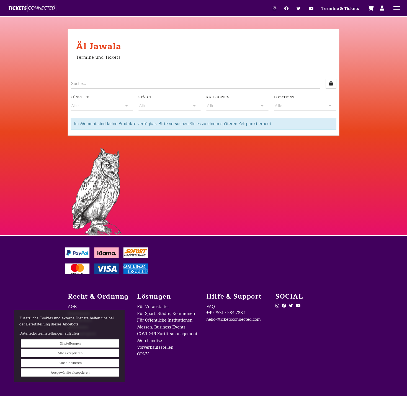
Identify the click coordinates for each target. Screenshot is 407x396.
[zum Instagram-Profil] (274, 8)
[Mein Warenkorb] (371, 8)
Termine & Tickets (340, 8)
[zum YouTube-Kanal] (311, 8)
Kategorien (217, 97)
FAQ (210, 307)
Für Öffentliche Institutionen (164, 320)
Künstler (80, 97)
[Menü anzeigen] (396, 8)
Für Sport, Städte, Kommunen (166, 314)
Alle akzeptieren (70, 353)
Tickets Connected (75, 8)
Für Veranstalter (153, 307)
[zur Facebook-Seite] (286, 8)
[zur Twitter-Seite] (291, 306)
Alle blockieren (70, 363)
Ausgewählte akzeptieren (70, 372)
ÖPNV (143, 354)
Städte (145, 97)
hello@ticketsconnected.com (233, 319)
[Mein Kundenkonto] (382, 8)
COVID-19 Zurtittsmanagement (167, 334)
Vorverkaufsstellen (155, 347)
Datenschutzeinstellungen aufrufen (49, 333)
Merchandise (149, 341)
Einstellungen (70, 343)
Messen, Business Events (161, 327)
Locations (284, 97)
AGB (72, 307)
